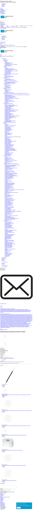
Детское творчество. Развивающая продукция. (11, 81)
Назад (4, 59)
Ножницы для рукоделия (10, 309)
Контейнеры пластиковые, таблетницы (5, 314)
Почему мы (3, 36)
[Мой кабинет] (0, 44)
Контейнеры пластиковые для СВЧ (16, 314)
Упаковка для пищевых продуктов (11, 325)
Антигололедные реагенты (19, 318)
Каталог (1, 493)
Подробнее (3, 386)
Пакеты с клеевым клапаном (21, 322)
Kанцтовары (2, 309)
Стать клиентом (4, 37)
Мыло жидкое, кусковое (4, 321)
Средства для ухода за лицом (25, 315)
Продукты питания (7, 78)
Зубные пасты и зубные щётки (14, 320)
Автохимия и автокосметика (7, 317)
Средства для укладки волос (9, 315)
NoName (3, 349)
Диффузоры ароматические (14, 317)
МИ (2, 329)
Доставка (1, 501)
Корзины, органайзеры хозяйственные (15, 316)
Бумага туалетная (25, 318)
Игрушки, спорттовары (8, 85)
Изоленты (19, 320)
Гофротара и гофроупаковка (6, 316)
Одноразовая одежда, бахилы (14, 321)
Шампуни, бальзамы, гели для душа (8, 326)
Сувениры (6, 124)
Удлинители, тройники (16, 315)
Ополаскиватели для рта (21, 321)
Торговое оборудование (8, 311)
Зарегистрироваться (3, 47)
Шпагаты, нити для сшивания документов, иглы (19, 326)
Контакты (3, 39)
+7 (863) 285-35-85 (2, 42)
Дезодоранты (22, 319)
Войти (25, 27)
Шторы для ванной (20, 317)
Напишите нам (2, 503)
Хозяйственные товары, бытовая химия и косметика (18, 311)
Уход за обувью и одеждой (23, 325)
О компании (2, 498)
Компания (1, 497)
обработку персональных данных (9, 491)
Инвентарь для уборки (24, 320)
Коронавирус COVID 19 (8, 89)
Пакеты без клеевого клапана (8, 322)
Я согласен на (7, 491)
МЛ (3, 329)
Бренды (1, 496)
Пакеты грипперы (14, 322)
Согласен (19, 507)
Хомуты (20, 315)
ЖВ (6, 329)
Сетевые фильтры (23, 314)
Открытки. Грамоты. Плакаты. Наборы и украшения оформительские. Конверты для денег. (17, 94)
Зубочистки (8, 327)
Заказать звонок (2, 502)
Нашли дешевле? (2, 354)
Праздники (3, 38)
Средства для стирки (15, 324)
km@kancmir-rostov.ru (3, 303)
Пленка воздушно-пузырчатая (11, 318)
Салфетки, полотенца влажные (15, 319)
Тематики (1, 495)
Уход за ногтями (18, 325)
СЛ (4, 329)
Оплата (1, 500)
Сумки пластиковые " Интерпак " (28, 317)
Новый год (5, 309)
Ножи (9, 321)
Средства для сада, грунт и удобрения (7, 324)
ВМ (5, 329)
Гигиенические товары (8, 319)
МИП (1, 329)
